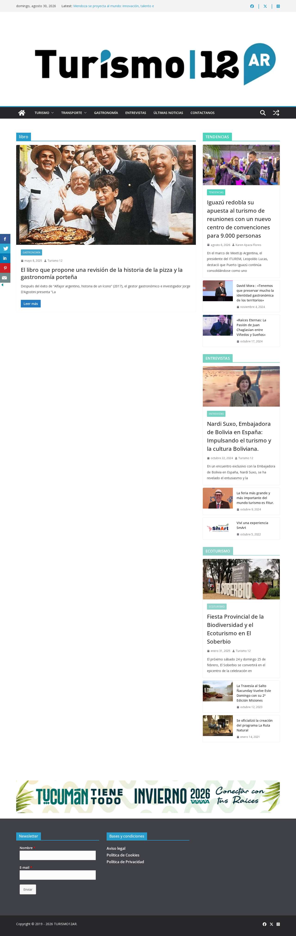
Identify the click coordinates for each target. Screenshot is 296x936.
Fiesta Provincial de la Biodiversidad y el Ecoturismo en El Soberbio (235, 629)
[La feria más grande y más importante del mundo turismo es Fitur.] (218, 501)
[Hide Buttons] (2, 285)
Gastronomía (106, 112)
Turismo (42, 112)
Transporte (71, 112)
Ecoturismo (217, 606)
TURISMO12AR (65, 924)
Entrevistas (135, 112)
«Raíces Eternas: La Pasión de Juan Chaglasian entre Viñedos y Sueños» (251, 327)
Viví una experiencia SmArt (252, 525)
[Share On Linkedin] (5, 258)
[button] (51, 113)
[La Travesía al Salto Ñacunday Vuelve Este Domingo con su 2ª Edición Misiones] (218, 696)
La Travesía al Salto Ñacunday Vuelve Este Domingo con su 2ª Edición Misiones (254, 693)
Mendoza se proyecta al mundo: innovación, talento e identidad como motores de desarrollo (113, 8)
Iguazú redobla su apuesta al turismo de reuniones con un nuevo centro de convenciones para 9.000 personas (239, 218)
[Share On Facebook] (5, 239)
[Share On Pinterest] (5, 268)
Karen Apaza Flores (248, 245)
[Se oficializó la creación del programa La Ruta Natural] (218, 728)
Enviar (27, 889)
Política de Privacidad (125, 861)
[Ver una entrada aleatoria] (276, 113)
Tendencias (216, 192)
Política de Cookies (123, 855)
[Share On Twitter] (5, 249)
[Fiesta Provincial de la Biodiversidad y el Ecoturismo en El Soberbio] (241, 579)
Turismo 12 (55, 261)
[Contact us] (5, 278)
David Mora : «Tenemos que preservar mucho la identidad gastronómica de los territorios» (255, 292)
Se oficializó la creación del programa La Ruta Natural (255, 725)
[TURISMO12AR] (148, 24)
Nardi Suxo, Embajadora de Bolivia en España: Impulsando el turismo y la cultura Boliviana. (239, 436)
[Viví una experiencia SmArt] (218, 529)
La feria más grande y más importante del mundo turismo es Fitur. (255, 498)
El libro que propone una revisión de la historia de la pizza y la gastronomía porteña (102, 273)
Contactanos (203, 112)
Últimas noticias (168, 112)
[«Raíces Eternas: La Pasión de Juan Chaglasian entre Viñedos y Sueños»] (218, 331)
